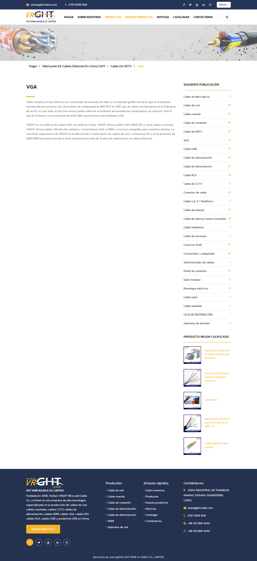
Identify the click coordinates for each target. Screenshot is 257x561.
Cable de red (191, 105)
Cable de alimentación (198, 157)
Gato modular (192, 280)
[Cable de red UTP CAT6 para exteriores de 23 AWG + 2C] (192, 423)
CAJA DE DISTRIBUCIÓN (198, 314)
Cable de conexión (195, 123)
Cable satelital (193, 306)
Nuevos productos (139, 17)
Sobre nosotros (89, 17)
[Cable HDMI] (192, 400)
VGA (186, 140)
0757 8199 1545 (78, 4)
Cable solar (191, 297)
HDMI (111, 521)
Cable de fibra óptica (197, 97)
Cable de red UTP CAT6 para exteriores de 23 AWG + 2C (217, 422)
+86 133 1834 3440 (199, 523)
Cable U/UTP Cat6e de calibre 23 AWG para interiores (217, 377)
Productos (113, 17)
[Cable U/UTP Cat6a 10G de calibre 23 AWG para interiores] (192, 355)
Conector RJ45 (193, 245)
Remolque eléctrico (196, 288)
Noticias (163, 17)
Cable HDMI (211, 400)
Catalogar (181, 17)
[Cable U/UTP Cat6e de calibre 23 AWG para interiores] (192, 377)
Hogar (68, 17)
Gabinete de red (118, 527)
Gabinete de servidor (197, 323)
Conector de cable (195, 192)
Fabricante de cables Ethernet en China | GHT (73, 66)
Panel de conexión (195, 271)
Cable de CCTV (193, 184)
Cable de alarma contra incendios (205, 219)
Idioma (223, 4)
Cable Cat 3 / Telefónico (198, 201)
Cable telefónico (194, 227)
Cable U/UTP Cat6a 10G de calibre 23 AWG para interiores (217, 354)
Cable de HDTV (121, 66)
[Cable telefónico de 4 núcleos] (192, 446)
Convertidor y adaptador (199, 253)
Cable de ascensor (195, 236)
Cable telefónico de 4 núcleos (216, 445)
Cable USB (190, 149)
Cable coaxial (192, 114)
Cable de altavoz (194, 210)
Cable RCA (190, 175)
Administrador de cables (199, 262)
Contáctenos (203, 17)
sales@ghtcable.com (43, 4)
